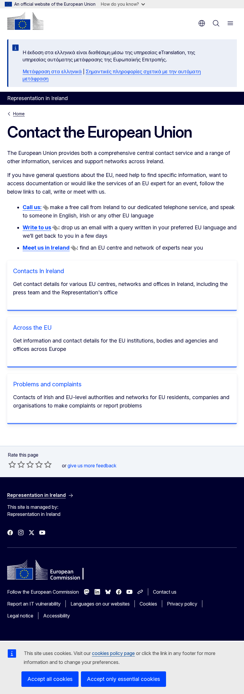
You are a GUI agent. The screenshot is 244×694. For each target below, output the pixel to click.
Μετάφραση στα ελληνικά (52, 71)
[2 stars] (17, 464)
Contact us (164, 592)
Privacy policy (182, 604)
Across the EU (32, 327)
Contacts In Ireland (38, 271)
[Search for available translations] (46, 208)
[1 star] (12, 464)
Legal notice (20, 616)
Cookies (148, 604)
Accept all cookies (50, 679)
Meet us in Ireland (46, 248)
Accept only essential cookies (123, 679)
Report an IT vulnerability (34, 604)
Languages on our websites (100, 604)
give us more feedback (92, 466)
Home (19, 113)
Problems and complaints (47, 384)
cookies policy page (113, 653)
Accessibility (56, 616)
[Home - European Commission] (25, 21)
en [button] (201, 23)
